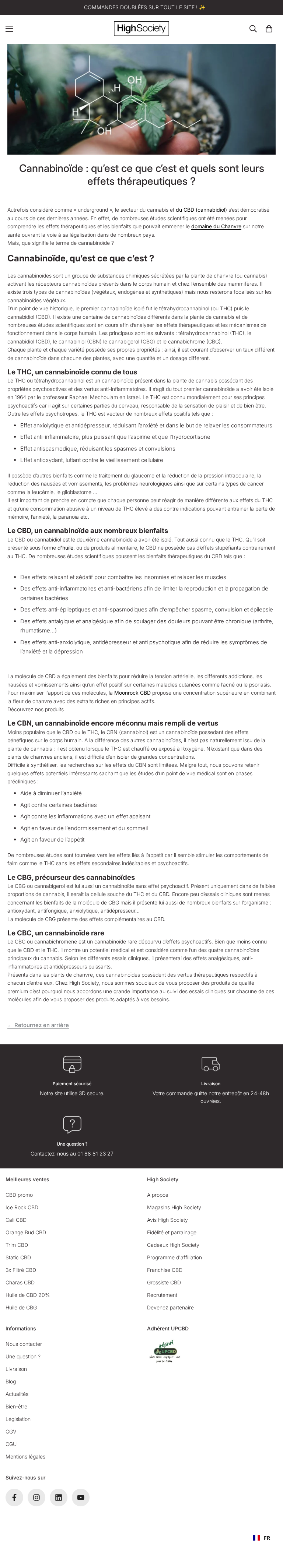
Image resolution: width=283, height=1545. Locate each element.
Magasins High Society (174, 1207)
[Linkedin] (58, 1497)
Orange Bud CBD (26, 1232)
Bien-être (16, 1406)
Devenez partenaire (170, 1307)
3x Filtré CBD (21, 1270)
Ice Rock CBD (22, 1207)
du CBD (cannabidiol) (201, 210)
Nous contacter (24, 1344)
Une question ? (23, 1356)
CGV (11, 1431)
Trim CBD (17, 1245)
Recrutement (162, 1295)
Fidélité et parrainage (171, 1232)
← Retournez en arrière (38, 1025)
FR (267, 1537)
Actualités (17, 1394)
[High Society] (141, 29)
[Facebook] (14, 1497)
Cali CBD (16, 1220)
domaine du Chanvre (216, 226)
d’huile (65, 547)
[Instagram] (36, 1497)
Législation (18, 1419)
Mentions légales (25, 1456)
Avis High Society (167, 1220)
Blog (11, 1381)
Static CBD (18, 1257)
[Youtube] (81, 1497)
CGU (11, 1444)
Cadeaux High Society (173, 1245)
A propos (157, 1195)
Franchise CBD (164, 1270)
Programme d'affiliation (174, 1257)
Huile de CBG (21, 1307)
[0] (269, 28)
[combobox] (261, 1537)
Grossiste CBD (164, 1282)
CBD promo (19, 1195)
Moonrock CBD (132, 692)
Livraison (16, 1369)
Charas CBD (20, 1282)
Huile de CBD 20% (28, 1295)
